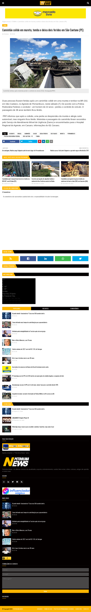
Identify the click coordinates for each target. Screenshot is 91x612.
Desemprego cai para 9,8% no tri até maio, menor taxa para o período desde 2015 (35, 385)
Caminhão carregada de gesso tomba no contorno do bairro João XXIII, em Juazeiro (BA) (74, 180)
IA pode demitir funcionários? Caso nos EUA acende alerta (28, 313)
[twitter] (80, 258)
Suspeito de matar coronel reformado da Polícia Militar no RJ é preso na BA (33, 394)
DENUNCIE (39, 609)
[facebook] (28, 258)
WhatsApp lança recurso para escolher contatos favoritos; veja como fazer (33, 427)
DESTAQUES (54, 134)
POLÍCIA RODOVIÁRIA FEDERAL (12, 136)
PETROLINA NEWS (18, 609)
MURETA (62, 134)
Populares (16, 308)
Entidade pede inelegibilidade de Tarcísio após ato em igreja (28, 331)
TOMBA (14, 22)
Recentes (45, 308)
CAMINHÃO (27, 134)
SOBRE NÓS (78, 609)
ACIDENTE (12, 134)
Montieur (6, 34)
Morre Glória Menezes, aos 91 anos (22, 340)
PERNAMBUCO (71, 134)
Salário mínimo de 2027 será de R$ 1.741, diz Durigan (27, 349)
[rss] (11, 258)
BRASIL (19, 134)
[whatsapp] (63, 258)
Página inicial (6, 22)
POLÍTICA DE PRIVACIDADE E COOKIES (64, 609)
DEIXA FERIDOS (44, 134)
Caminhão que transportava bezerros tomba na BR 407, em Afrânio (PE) (16, 180)
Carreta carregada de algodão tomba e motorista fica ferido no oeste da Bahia (43, 180)
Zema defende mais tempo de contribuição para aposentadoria (29, 322)
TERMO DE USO (48, 609)
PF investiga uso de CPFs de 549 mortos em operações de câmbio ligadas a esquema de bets (38, 376)
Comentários (74, 308)
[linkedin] (45, 258)
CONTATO (86, 609)
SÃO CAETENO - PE (28, 136)
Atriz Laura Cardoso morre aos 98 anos (23, 358)
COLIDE (35, 134)
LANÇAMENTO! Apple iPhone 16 (20, 418)
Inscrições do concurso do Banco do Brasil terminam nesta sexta (30, 367)
